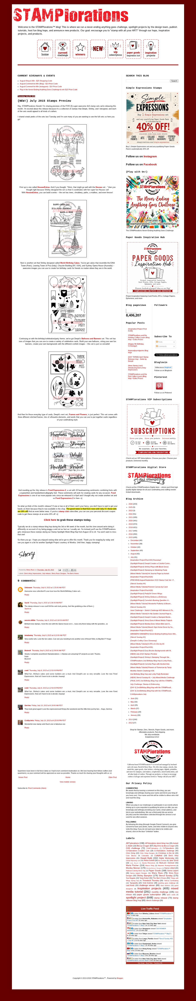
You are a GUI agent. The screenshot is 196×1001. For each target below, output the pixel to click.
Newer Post (22, 777)
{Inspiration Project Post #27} (141, 630)
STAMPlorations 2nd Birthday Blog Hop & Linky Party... (151, 661)
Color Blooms (131, 855)
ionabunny (29, 635)
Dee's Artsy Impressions (32, 573)
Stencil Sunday (166, 875)
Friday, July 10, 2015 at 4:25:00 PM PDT (50, 721)
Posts (160, 342)
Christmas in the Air (166, 853)
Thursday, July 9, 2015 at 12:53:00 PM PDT (46, 670)
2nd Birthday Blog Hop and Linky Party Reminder (149, 674)
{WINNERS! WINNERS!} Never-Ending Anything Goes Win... (153, 634)
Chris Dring (130, 853)
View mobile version (67, 782)
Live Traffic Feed (150, 909)
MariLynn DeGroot (166, 863)
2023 (131, 511)
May (132, 702)
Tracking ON (158, 963)
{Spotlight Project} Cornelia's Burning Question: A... (150, 600)
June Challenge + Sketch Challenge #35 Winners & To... (152, 610)
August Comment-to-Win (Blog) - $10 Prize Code (39, 84)
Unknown (28, 588)
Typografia (134, 883)
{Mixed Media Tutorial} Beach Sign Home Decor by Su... (152, 627)
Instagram (150, 156)
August (133, 554)
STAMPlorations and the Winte (138, 960)
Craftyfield (158, 856)
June (133, 698)
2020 (131, 521)
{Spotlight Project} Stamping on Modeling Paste (148, 570)
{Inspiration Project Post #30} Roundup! (145, 560)
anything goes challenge (166, 883)
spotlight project (136, 897)
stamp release (160, 898)
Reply (27, 595)
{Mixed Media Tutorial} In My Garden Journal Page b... (151, 614)
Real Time (149, 963)
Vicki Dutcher (148, 883)
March (133, 708)
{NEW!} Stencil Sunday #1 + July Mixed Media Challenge (152, 678)
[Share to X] (69, 570)
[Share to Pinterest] (75, 570)
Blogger (120, 978)
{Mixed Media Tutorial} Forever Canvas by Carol (149, 587)
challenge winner (147, 885)
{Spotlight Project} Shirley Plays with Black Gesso (149, 567)
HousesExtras (43, 187)
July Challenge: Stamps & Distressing (145, 684)
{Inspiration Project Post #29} (141, 577)
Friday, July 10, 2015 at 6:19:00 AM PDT (47, 705)
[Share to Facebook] (72, 570)
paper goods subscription (149, 894)
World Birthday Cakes (69, 263)
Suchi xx (28, 609)
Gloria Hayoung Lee (133, 860)
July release (46, 573)
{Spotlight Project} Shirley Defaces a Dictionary (148, 597)
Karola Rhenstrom (148, 863)
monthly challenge (160, 892)
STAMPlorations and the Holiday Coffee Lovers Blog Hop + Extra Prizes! (139, 337)
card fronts (130, 885)
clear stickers (165, 885)
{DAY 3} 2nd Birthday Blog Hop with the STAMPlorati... (151, 691)
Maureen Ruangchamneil (166, 865)
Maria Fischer (132, 865)
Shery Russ (157, 873)
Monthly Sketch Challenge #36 (142, 671)
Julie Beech (134, 863)
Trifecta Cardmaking (171, 880)
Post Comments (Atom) (37, 788)
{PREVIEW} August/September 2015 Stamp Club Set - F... (152, 580)
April (133, 705)
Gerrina (28, 705)
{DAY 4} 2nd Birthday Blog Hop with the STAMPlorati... (151, 688)
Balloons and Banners (91, 339)
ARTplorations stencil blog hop (157, 843)
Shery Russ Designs (59, 573)
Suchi (27, 603)
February (134, 712)
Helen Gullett (149, 860)
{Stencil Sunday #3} (138, 607)
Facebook (150, 164)
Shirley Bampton (144, 875)
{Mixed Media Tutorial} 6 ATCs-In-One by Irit (147, 644)
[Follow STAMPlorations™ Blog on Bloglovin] (163, 368)
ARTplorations (132, 843)
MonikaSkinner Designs (154, 868)
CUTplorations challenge (164, 851)
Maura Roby (149, 865)
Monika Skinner (133, 868)
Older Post (112, 777)
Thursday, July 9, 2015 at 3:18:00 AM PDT (52, 620)
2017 (131, 531)
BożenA (28, 651)
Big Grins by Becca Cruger (164, 846)
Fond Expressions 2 (57, 490)
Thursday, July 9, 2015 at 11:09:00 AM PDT (48, 651)
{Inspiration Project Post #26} (141, 647)
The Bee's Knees (73, 573)
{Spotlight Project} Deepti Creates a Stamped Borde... (151, 617)
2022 (131, 514)
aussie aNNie (30, 620)
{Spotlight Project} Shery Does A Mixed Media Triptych (151, 620)
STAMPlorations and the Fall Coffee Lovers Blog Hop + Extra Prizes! (137, 376)
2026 (131, 504)
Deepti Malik (146, 858)
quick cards (171, 894)
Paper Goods (155, 870)
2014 (131, 720)
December (135, 540)
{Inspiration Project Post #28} (141, 590)
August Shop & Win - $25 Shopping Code (36, 81)
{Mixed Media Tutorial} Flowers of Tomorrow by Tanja (150, 667)
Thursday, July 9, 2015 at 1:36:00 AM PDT (46, 603)
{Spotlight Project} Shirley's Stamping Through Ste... (150, 657)
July (132, 557)
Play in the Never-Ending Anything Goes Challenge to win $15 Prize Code (48, 90)
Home (68, 777)
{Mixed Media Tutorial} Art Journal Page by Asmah (149, 574)
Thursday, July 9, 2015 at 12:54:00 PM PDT (46, 688)
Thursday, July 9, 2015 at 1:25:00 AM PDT (49, 588)
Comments (162, 346)
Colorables (145, 855)
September (135, 550)
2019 (131, 524)
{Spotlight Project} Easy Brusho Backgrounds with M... (151, 651)
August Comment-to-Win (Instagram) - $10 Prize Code (41, 87)
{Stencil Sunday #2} (138, 637)
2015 (131, 537)
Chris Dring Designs (147, 853)
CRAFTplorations (152, 848)
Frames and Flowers (78, 414)
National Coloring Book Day (135, 871)
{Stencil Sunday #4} (138, 584)
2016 (131, 534)
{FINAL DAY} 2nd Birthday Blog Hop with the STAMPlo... (152, 681)
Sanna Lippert (172, 871)
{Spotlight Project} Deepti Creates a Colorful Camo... (150, 564)
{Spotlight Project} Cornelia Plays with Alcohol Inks (149, 664)
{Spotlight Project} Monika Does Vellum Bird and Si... (150, 624)
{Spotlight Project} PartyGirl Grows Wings (146, 594)
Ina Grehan (162, 860)
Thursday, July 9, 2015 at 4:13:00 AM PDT (50, 635)
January (134, 715)
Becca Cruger (143, 846)
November (135, 544)
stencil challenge (152, 900)
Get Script (141, 963)
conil (26, 670)
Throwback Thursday (150, 881)
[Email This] (64, 570)
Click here (50, 519)
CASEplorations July (138, 694)
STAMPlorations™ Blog (136, 925)
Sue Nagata (130, 878)
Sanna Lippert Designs (138, 873)
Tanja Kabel (144, 878)
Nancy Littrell (169, 868)
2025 (131, 507)
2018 (131, 527)
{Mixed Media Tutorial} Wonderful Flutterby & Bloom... (151, 604)
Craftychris (29, 721)
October (134, 547)
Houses (99, 187)
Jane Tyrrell (173, 860)
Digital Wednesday (166, 858)
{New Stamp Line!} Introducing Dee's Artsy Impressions (137, 368)
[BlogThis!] (66, 570)
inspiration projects (149, 888)
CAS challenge (133, 848)
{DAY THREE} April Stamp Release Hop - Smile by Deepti (138, 359)
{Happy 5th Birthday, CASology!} (136, 345)
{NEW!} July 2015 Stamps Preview (143, 654)
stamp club (64, 511)
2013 (131, 723)
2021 (131, 517)
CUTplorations (168, 848)
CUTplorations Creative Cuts (137, 851)
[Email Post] (59, 570)
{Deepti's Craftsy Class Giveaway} (143, 641)
